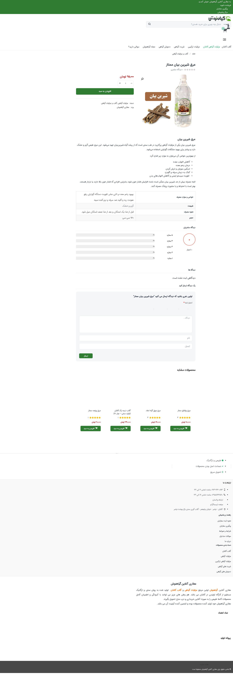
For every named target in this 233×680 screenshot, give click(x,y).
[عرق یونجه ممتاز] (90, 391)
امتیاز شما (188, 302)
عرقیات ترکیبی (194, 46)
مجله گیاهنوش (149, 46)
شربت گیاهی (179, 46)
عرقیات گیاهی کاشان (211, 46)
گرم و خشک (128, 206)
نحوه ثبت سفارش (224, 520)
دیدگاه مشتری (177, 69)
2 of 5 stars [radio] (182, 309)
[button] (214, 1)
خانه (193, 53)
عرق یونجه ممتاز (94, 410)
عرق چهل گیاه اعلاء (153, 410)
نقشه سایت (204, 664)
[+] (120, 83)
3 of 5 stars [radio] (171, 309)
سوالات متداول (225, 536)
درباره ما (228, 541)
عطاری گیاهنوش (123, 107)
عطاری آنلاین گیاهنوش (209, 669)
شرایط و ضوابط (225, 531)
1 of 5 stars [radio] (190, 309)
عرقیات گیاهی (123, 103)
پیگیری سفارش (225, 526)
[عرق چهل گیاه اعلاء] (150, 391)
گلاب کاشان (226, 46)
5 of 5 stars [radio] (144, 309)
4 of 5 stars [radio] (159, 309)
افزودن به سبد (105, 91)
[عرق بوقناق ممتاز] (180, 391)
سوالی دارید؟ (133, 46)
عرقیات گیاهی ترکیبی (223, 561)
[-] (131, 83)
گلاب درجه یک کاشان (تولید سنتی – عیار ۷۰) (122, 412)
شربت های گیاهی (224, 566)
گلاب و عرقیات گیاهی (180, 53)
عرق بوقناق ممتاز (184, 410)
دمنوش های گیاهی (224, 571)
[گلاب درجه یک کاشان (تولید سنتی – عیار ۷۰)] (120, 391)
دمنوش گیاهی (164, 46)
